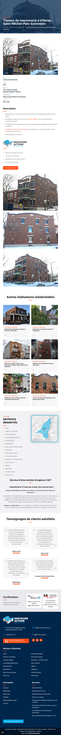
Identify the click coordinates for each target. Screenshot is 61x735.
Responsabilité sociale (10, 700)
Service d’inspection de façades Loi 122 (44, 715)
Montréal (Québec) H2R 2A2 (12, 92)
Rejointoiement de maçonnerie (41, 694)
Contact (5, 703)
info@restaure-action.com (42, 628)
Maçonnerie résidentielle (16, 27)
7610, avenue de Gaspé (10, 90)
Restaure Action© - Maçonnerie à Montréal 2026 (19, 729)
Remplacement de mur (39, 691)
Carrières (6, 697)
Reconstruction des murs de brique (15, 129)
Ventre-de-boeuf (37, 688)
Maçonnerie (6, 694)
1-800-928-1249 (10, 634)
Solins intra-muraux (38, 697)
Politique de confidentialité (28, 731)
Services (36, 682)
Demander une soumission (13, 721)
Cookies (39, 731)
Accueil (5, 27)
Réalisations (6, 691)
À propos (5, 688)
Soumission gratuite (11, 168)
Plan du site (51, 729)
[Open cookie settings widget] (2, 732)
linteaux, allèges (33, 119)
